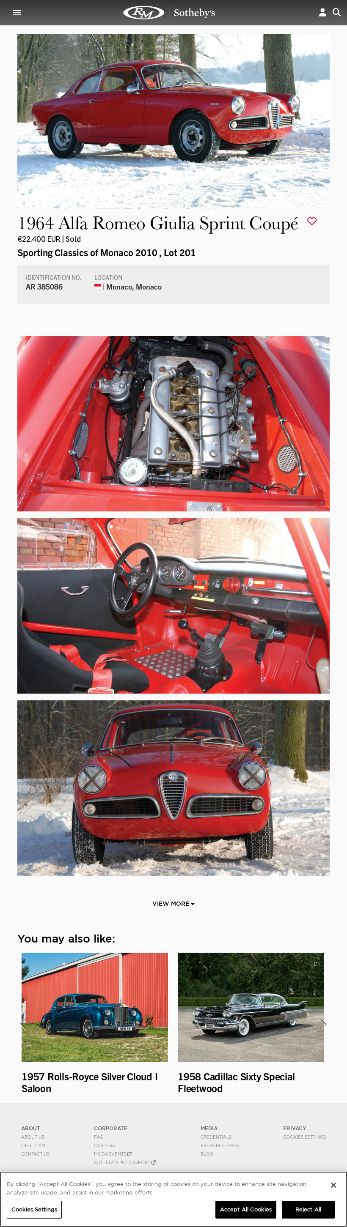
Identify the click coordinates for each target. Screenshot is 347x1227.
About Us (32, 1137)
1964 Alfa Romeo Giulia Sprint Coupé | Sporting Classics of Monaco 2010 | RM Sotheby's (169, 12)
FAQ (99, 1137)
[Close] (333, 1185)
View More (171, 903)
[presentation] (23, 1024)
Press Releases (220, 1145)
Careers (104, 1145)
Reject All (308, 1209)
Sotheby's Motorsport (122, 1162)
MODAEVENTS (110, 1153)
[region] (173, 1199)
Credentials (216, 1137)
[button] (322, 12)
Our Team (33, 1145)
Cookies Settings (304, 1137)
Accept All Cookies (246, 1209)
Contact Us (35, 1153)
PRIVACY (294, 1128)
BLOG (207, 1153)
